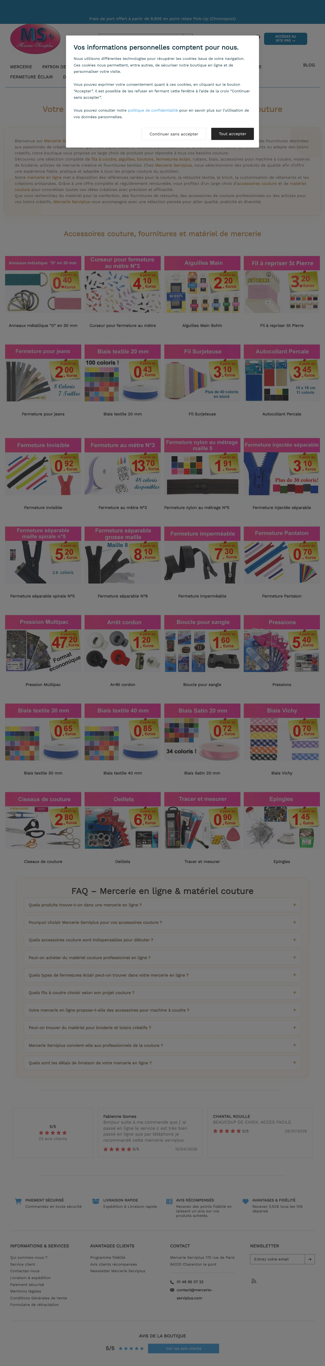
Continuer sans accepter (174, 134)
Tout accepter (232, 133)
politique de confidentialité (153, 110)
